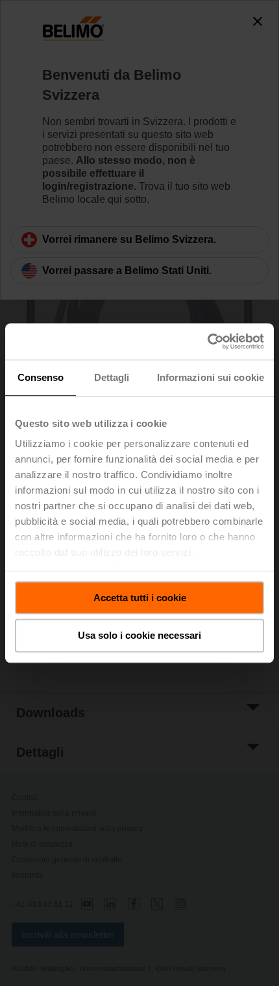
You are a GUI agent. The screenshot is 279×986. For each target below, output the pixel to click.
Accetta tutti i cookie (139, 597)
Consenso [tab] (41, 377)
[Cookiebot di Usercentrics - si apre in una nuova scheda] (207, 341)
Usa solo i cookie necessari (139, 635)
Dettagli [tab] (112, 377)
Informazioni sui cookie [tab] (210, 377)
